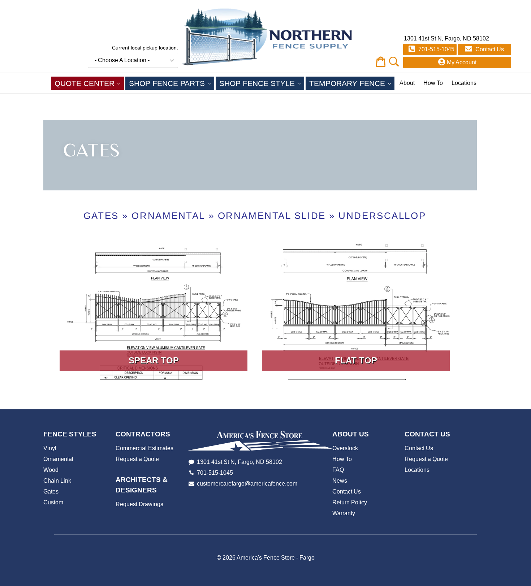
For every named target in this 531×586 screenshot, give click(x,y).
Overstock (345, 448)
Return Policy (349, 502)
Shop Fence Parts (171, 83)
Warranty (343, 513)
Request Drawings (139, 504)
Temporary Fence (351, 83)
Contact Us (489, 49)
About (407, 83)
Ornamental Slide (272, 216)
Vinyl (49, 448)
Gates (101, 216)
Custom (53, 502)
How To (433, 83)
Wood (51, 470)
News (339, 481)
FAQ (338, 470)
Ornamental (168, 216)
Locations (464, 83)
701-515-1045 (435, 49)
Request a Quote (137, 459)
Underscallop (382, 216)
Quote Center (89, 83)
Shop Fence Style (261, 83)
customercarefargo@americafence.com (247, 484)
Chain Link (57, 481)
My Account (461, 62)
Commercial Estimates (144, 448)
